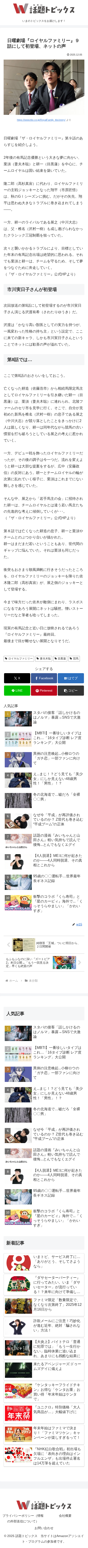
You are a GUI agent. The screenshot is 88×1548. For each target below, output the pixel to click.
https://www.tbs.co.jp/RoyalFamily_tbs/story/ (41, 119)
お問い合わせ (44, 1528)
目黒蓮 (62, 658)
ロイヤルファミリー (20, 658)
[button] (71, 691)
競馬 (76, 658)
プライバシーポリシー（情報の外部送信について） (23, 1518)
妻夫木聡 (45, 658)
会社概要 (65, 1515)
